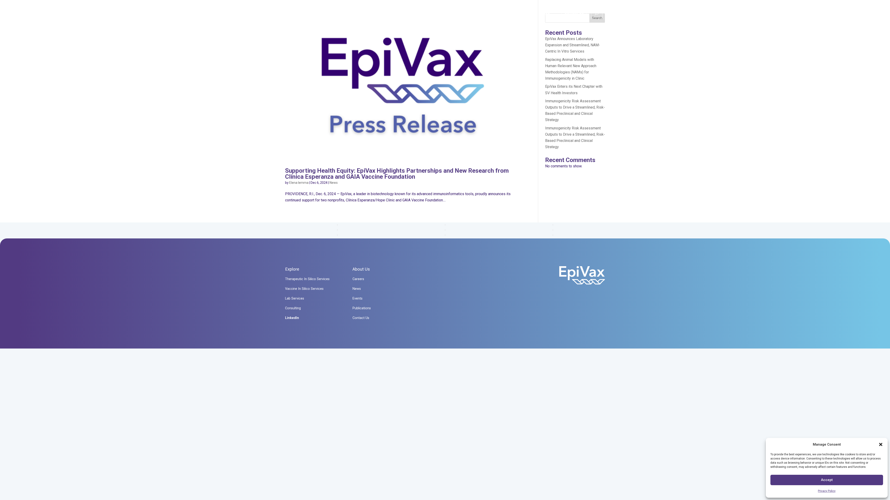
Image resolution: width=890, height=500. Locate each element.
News (334, 182)
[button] (880, 444)
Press (544, 14)
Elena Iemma (298, 182)
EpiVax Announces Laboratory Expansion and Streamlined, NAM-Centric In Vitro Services (572, 45)
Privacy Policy (827, 491)
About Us (517, 14)
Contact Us (574, 12)
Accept (827, 480)
